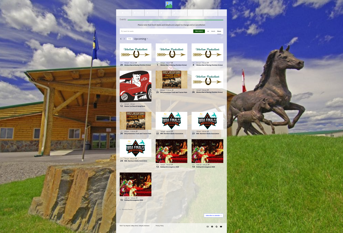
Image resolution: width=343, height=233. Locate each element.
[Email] (207, 226)
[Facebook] (212, 226)
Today (129, 38)
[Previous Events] (121, 39)
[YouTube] (221, 226)
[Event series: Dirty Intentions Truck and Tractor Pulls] (172, 90)
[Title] (169, 4)
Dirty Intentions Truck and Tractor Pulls (173, 92)
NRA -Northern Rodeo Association (171, 134)
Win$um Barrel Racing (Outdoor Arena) (137, 65)
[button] (185, 13)
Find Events (199, 31)
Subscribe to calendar (213, 215)
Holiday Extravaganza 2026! (169, 167)
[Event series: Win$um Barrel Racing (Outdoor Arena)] (136, 63)
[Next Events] (124, 39)
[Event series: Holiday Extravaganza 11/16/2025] (172, 165)
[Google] (216, 226)
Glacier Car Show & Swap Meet (134, 106)
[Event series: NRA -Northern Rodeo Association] (172, 131)
